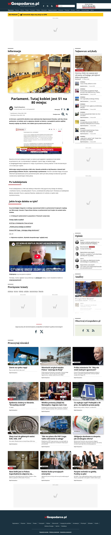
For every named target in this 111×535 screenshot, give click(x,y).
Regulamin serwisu (44, 532)
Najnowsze (11, 10)
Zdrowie (73, 10)
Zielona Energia (85, 10)
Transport (32, 10)
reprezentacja (34, 291)
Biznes (22, 10)
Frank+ (78, 10)
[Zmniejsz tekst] (67, 114)
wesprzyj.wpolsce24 (15, 280)
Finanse (17, 10)
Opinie (92, 10)
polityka (26, 291)
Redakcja (64, 526)
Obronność (44, 10)
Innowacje (60, 10)
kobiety (21, 291)
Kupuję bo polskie (52, 10)
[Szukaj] (57, 6)
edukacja (10, 291)
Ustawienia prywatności (65, 532)
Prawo (27, 10)
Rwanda (41, 291)
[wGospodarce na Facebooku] (43, 6)
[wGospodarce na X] (47, 6)
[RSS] (52, 6)
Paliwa (38, 10)
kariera (16, 291)
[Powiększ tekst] (63, 114)
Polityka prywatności (54, 532)
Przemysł (67, 10)
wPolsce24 (38, 278)
